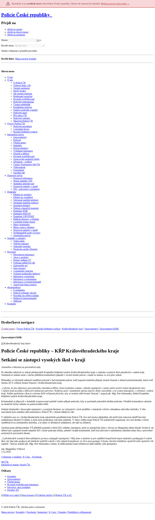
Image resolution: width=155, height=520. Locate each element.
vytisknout (6, 457)
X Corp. (26, 457)
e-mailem (16, 457)
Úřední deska (13, 482)
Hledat (4, 40)
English (32, 58)
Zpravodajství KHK (109, 328)
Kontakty (11, 476)
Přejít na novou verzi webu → (115, 3)
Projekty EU (13, 490)
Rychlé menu (7, 45)
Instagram (43, 512)
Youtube (62, 512)
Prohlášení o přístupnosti (79, 512)
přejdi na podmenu (16, 35)
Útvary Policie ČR (25, 328)
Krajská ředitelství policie (48, 328)
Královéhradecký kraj (72, 328)
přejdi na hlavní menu (17, 32)
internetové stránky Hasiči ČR (15, 464)
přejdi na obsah (14, 29)
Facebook (37, 457)
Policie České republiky (25, 14)
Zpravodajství (91, 328)
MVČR (4, 462)
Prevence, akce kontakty (19, 487)
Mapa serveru (21, 58)
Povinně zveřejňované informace (23, 484)
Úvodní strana (8, 328)
